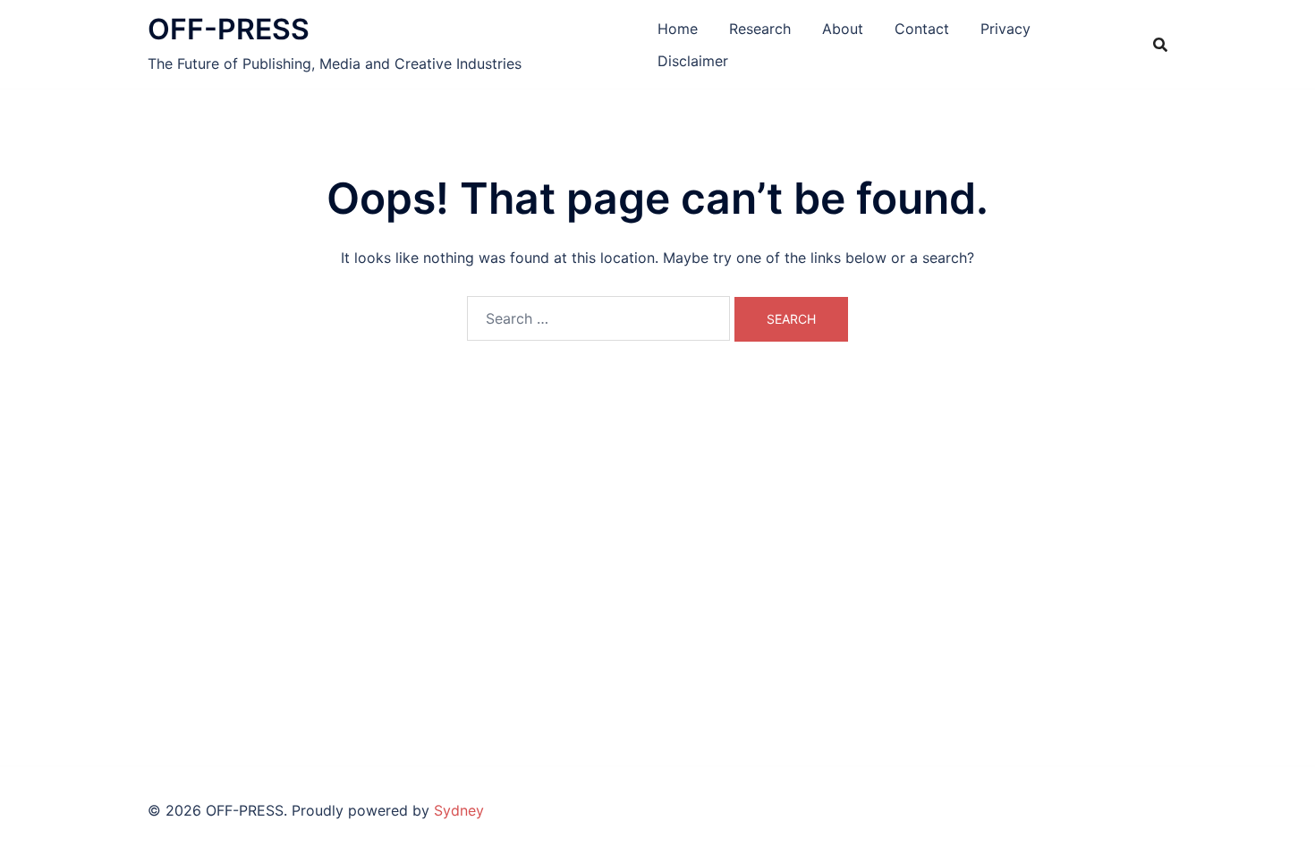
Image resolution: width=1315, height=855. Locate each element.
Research (760, 29)
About (842, 29)
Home (678, 29)
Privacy (1005, 29)
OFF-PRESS (229, 29)
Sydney (459, 810)
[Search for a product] (1160, 45)
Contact (922, 29)
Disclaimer (693, 61)
